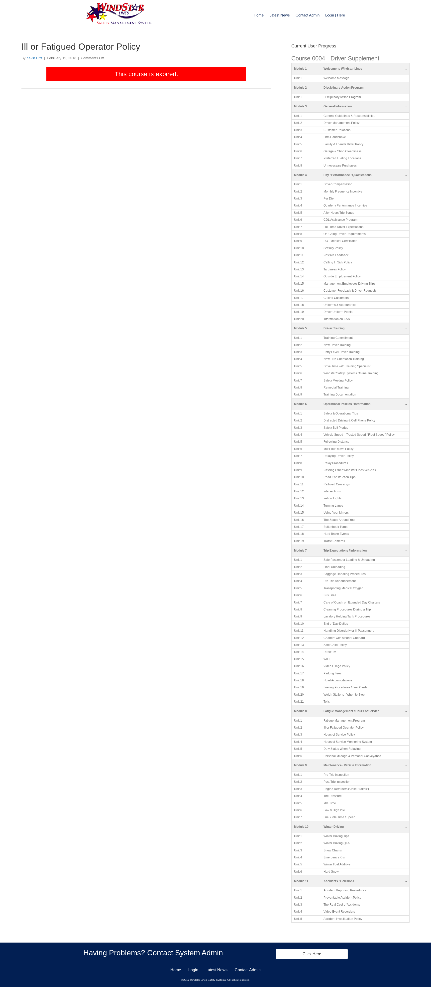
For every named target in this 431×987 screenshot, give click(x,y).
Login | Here (335, 15)
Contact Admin (308, 15)
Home (259, 15)
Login (193, 970)
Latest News (279, 15)
